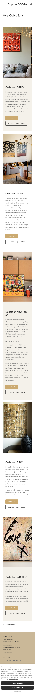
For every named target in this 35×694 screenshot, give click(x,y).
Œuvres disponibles (16, 123)
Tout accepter (17, 687)
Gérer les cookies (7, 652)
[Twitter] (20, 660)
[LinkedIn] (10, 660)
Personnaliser (17, 691)
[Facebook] (17, 660)
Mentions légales (7, 645)
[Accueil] (3, 624)
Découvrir (12, 118)
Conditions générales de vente (11, 647)
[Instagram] (30, 4)
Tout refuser (17, 683)
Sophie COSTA (17, 4)
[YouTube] (14, 660)
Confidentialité (7, 649)
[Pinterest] (7, 660)
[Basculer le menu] (4, 4)
